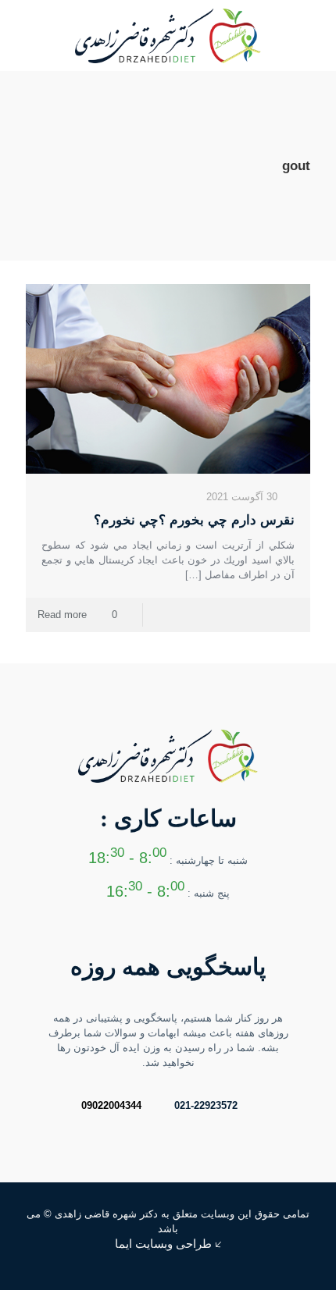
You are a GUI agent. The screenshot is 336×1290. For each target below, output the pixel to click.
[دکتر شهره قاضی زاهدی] (168, 35)
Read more (62, 614)
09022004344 (111, 1105)
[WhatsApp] (71, 1266)
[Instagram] (49, 1266)
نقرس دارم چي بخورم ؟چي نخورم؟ (194, 520)
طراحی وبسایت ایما (163, 1243)
